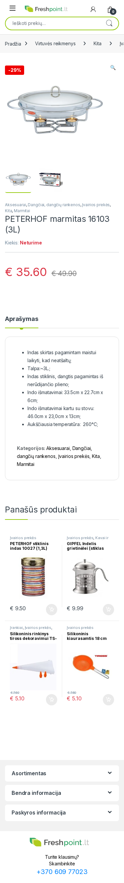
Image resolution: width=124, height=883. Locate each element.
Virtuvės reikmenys (55, 43)
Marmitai (22, 210)
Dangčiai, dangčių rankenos (54, 204)
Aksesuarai (15, 204)
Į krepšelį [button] (48, 609)
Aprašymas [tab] (21, 319)
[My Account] (93, 9)
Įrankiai (16, 627)
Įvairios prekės (96, 204)
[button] (113, 68)
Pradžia (13, 43)
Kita (97, 43)
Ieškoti (109, 23)
